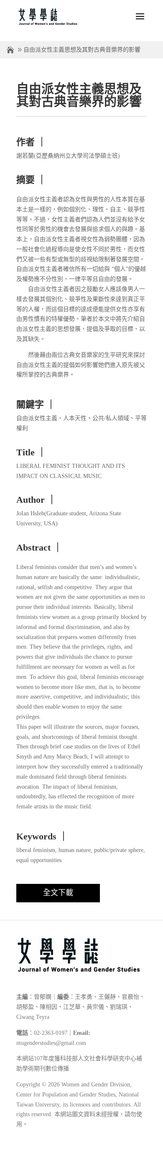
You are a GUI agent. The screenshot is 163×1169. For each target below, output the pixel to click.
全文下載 (58, 892)
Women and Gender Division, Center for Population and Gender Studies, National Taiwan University (77, 1094)
